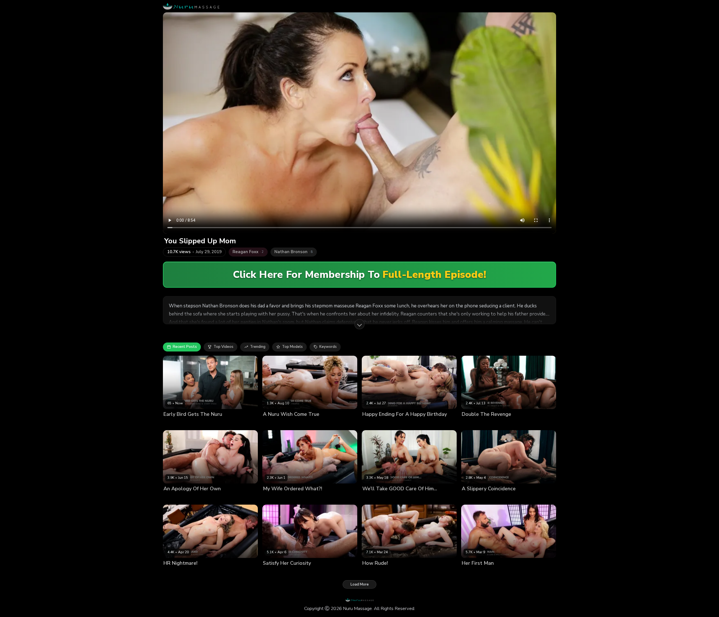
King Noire (299, 423)
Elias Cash (492, 498)
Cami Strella (373, 498)
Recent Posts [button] (185, 346)
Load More (360, 584)
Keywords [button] (328, 346)
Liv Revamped (275, 423)
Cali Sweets (472, 423)
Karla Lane (471, 498)
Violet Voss (173, 498)
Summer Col (174, 423)
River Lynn (172, 572)
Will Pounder (514, 572)
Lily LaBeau (372, 423)
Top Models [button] (292, 346)
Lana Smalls (274, 572)
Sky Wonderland (377, 572)
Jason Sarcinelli (197, 572)
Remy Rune (396, 498)
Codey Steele (225, 423)
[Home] (191, 6)
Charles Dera (291, 498)
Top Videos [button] (223, 346)
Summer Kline (199, 423)
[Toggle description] (359, 324)
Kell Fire (270, 498)
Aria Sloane (472, 572)
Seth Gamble (197, 498)
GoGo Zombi (496, 423)
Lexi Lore (493, 572)
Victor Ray (518, 423)
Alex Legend (396, 423)
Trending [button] (257, 346)
